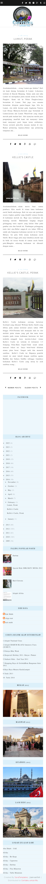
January (11, 519)
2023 (8, 447)
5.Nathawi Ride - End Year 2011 (15, 659)
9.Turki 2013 (8, 673)
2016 (8, 471)
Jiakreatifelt (35, 877)
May (9, 490)
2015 (8, 475)
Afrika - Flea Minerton (12, 869)
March (10, 498)
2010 (8, 537)
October (11, 486)
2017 (8, 467)
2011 (8, 533)
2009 (8, 541)
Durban (15, 555)
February (11, 502)
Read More (23, 135)
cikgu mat (9, 618)
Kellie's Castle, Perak (22, 272)
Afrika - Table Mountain (12, 873)
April (10, 494)
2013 (8, 525)
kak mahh (9, 622)
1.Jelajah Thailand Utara (12, 641)
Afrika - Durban (9, 865)
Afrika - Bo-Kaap (10, 856)
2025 (8, 443)
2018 (8, 463)
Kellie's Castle (23, 157)
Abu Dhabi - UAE (10, 848)
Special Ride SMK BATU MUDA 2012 (27, 568)
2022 (8, 451)
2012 (8, 529)
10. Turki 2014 (9, 677)
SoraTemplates (21, 877)
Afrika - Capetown (10, 860)
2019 (8, 459)
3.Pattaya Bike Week (11, 651)
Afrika (5, 852)
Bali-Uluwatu (18, 581)
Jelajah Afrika (18, 593)
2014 (8, 479)
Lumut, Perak (23, 38)
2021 (8, 455)
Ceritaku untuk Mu (29, 880)
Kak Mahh (9, 614)
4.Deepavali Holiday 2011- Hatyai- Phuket (19, 655)
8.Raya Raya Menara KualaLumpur (16, 669)
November (12, 482)
